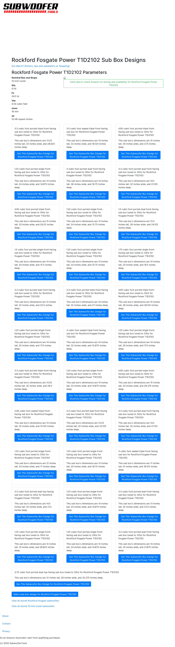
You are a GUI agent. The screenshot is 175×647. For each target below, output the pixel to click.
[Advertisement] (87, 36)
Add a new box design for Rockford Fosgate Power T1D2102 (44, 594)
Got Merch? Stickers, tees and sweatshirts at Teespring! (40, 66)
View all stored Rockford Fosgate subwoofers (35, 600)
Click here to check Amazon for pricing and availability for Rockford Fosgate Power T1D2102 (113, 84)
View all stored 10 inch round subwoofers (33, 606)
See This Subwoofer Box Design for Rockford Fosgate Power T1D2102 (35, 155)
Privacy (6, 631)
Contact (6, 623)
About (5, 616)
